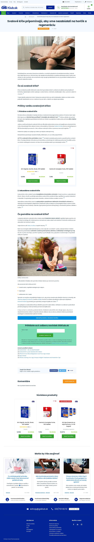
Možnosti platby (53, 525)
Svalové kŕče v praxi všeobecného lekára (31, 352)
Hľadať (50, 7)
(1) (23, 93)
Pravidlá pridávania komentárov (57, 535)
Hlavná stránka (4, 2)
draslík (39, 299)
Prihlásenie (89, 1)
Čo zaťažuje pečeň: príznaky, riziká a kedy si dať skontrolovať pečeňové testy (17, 478)
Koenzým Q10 (53, 13)
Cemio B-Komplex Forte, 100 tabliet (61, 169)
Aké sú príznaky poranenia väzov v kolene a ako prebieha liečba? (47, 477)
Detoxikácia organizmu (68, 429)
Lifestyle (67, 492)
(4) (43, 137)
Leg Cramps (23, 355)
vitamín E (30, 299)
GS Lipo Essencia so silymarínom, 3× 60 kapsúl (68, 424)
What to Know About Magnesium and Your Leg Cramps (35, 353)
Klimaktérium (36, 13)
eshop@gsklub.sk (39, 509)
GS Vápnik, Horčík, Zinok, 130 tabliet (33, 169)
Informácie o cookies (55, 531)
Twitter (63, 370)
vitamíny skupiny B (23, 299)
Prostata (21, 13)
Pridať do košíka (33, 181)
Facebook (54, 370)
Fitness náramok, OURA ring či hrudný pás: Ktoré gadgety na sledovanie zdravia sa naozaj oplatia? (76, 479)
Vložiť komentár (69, 381)
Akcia (3, 13)
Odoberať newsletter (45, 335)
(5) (66, 141)
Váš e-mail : (25, 330)
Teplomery (78, 13)
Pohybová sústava (43, 28)
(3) (70, 128)
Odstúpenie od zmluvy (55, 529)
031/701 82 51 (65, 8)
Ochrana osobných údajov (56, 533)
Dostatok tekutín (22, 301)
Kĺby (8, 13)
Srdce (84, 13)
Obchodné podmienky (55, 527)
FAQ (14, 2)
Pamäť (72, 13)
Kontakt (26, 2)
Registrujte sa (78, 1)
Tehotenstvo (44, 13)
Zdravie (8, 492)
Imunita (14, 13)
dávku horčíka (31, 225)
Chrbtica (27, 13)
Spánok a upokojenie (63, 13)
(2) (59, 116)
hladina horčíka (58, 126)
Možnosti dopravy (54, 524)
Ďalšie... (90, 13)
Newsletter (67, 1)
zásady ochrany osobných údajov (60, 343)
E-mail (71, 370)
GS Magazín (20, 2)
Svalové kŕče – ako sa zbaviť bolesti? (29, 350)
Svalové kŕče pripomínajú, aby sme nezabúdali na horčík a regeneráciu (53, 16)
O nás (10, 2)
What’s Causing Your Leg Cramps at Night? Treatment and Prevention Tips (40, 357)
